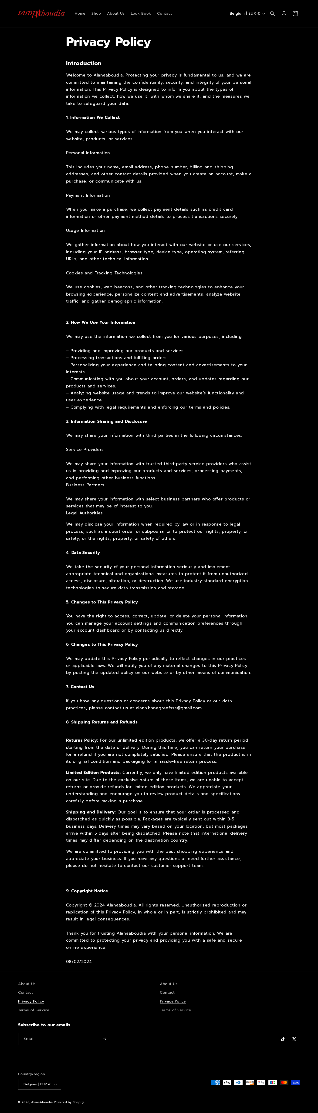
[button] (272, 13)
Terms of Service (33, 1010)
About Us (27, 983)
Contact (25, 992)
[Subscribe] (104, 1039)
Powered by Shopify (69, 1102)
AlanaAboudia (42, 1102)
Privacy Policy (31, 1001)
